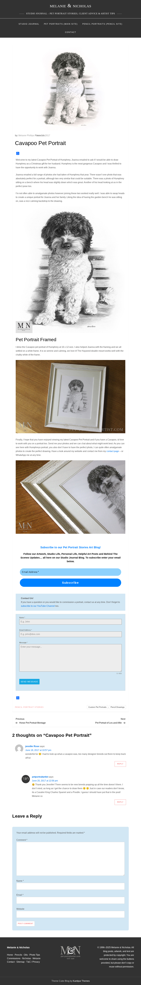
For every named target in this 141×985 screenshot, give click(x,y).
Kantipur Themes (81, 981)
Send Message (29, 682)
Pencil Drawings (117, 707)
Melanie (36, 958)
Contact (70, 32)
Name (22, 618)
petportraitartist (40, 777)
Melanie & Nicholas (70, 5)
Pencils (18, 955)
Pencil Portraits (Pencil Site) (102, 24)
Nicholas (26, 958)
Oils (26, 955)
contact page (112, 451)
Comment (21, 840)
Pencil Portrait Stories (29, 707)
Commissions (13, 958)
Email (19, 895)
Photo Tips (34, 955)
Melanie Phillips (26, 135)
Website (20, 909)
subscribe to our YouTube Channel (38, 606)
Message (23, 643)
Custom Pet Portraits (97, 707)
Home (10, 955)
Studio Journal (29, 24)
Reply (120, 764)
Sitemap (20, 962)
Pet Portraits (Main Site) (61, 24)
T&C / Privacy (33, 962)
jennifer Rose (32, 746)
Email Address (25, 630)
